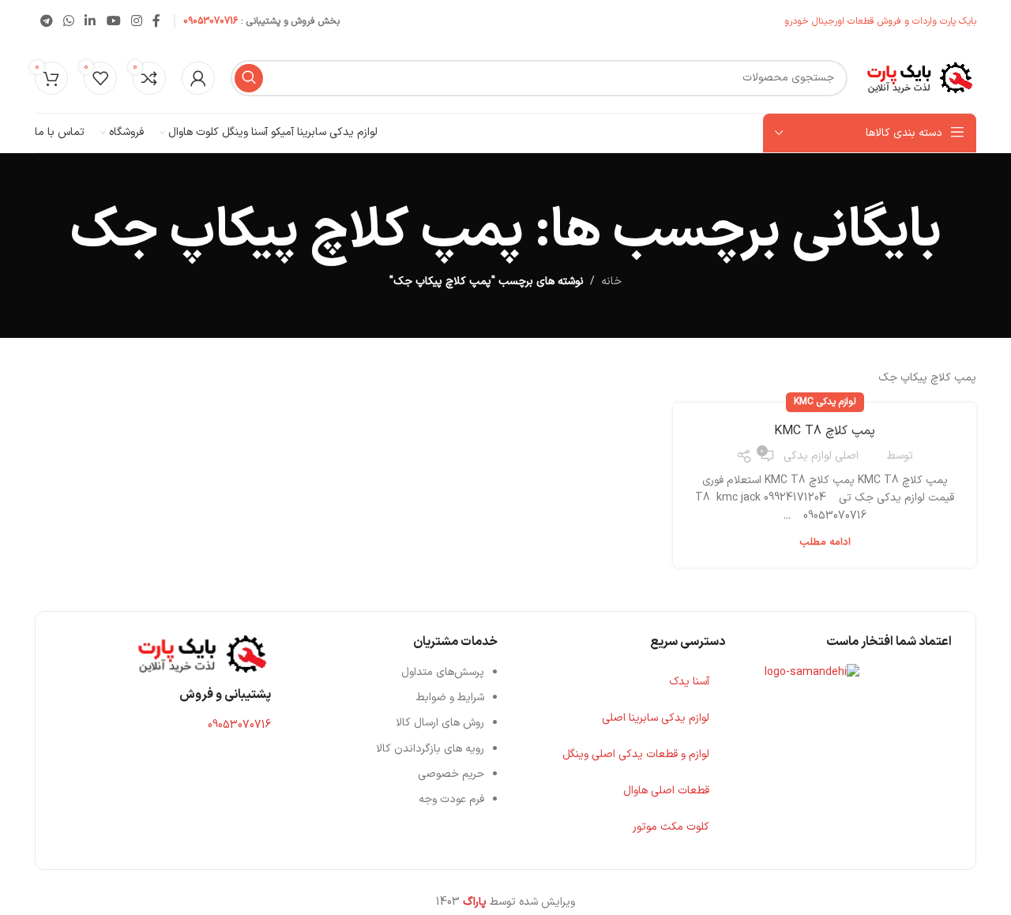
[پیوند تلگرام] (46, 21)
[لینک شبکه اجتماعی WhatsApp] (68, 21)
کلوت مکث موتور (671, 827)
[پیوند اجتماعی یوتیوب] (113, 21)
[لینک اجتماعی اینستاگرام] (136, 21)
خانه (611, 281)
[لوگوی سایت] (919, 77)
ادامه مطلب (825, 542)
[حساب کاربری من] (198, 78)
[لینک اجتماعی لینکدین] (90, 21)
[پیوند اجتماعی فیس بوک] (157, 21)
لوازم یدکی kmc (825, 402)
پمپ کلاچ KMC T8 (824, 431)
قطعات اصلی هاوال (666, 790)
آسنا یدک (689, 681)
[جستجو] (249, 78)
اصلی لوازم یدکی (821, 456)
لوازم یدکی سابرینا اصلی (655, 718)
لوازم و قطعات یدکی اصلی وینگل (635, 754)
